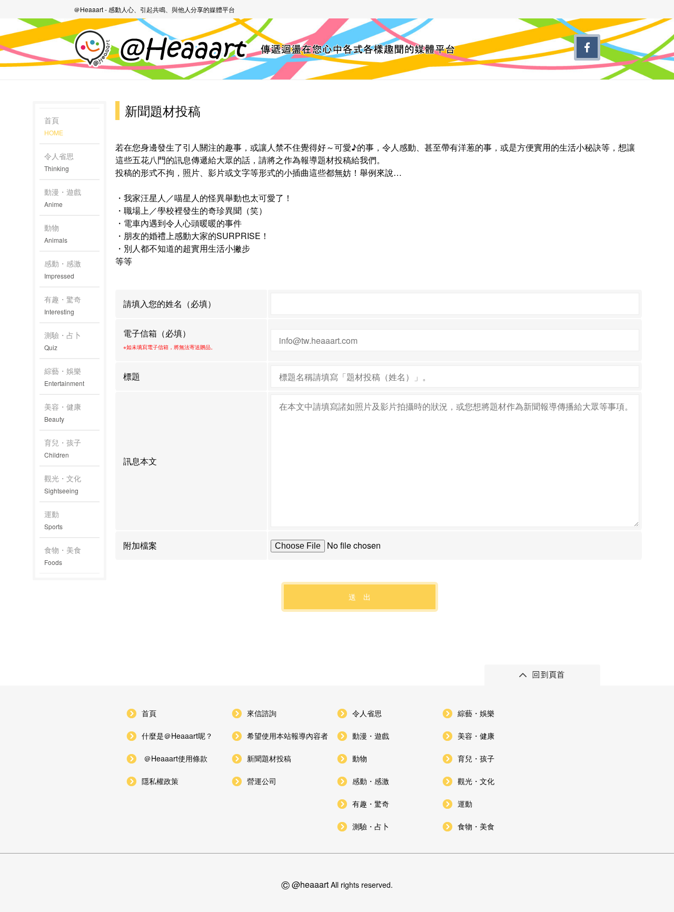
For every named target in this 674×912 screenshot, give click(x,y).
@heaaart (310, 884)
